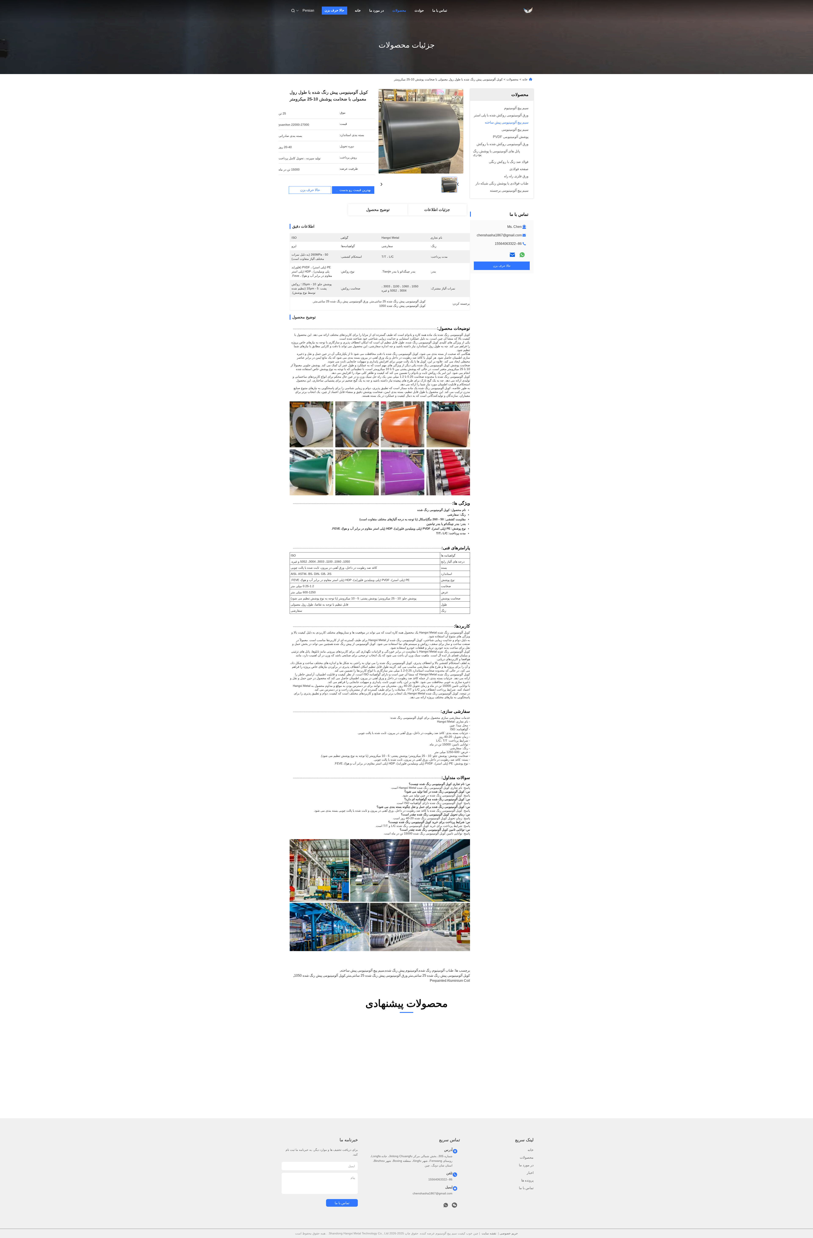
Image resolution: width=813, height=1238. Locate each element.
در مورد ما (376, 10)
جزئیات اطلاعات (437, 210)
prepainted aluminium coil (450, 980)
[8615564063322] (446, 1206)
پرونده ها (527, 1180)
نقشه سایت (489, 1233)
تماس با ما (439, 10)
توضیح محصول (378, 210)
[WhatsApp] (522, 255)
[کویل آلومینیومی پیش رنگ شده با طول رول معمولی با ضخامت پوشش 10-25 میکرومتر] (421, 131)
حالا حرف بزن (334, 10)
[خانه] (528, 10)
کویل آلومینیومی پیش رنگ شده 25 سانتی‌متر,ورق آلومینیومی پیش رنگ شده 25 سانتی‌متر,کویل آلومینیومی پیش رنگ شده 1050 (382, 975)
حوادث (419, 10)
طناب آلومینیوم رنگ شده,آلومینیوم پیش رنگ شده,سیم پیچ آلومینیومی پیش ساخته (397, 970)
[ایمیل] (512, 255)
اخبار (530, 1173)
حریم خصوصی (509, 1233)
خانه (358, 10)
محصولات (399, 10)
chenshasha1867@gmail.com (499, 235)
